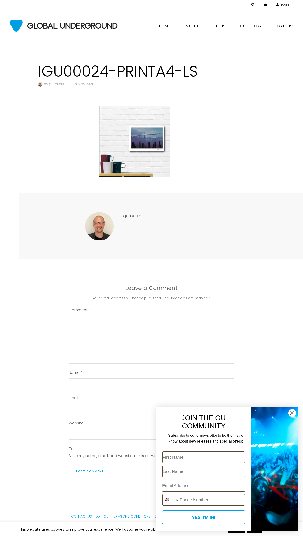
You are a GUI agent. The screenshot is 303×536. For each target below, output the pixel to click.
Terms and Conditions (131, 516)
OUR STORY (251, 26)
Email (75, 398)
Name (75, 372)
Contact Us (81, 516)
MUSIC (192, 26)
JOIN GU (102, 516)
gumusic (56, 84)
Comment (79, 310)
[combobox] (171, 499)
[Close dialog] (292, 413)
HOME (164, 26)
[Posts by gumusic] (41, 84)
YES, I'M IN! (203, 517)
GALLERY (285, 26)
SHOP (219, 26)
